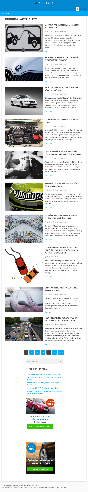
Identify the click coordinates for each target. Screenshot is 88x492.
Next (61, 352)
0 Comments (61, 32)
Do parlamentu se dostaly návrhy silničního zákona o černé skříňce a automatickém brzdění (61, 250)
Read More (48, 51)
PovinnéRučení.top (13, 486)
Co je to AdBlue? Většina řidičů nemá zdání (42, 388)
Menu (7, 13)
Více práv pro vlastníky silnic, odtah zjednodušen (44, 374)
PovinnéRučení (46, 3)
